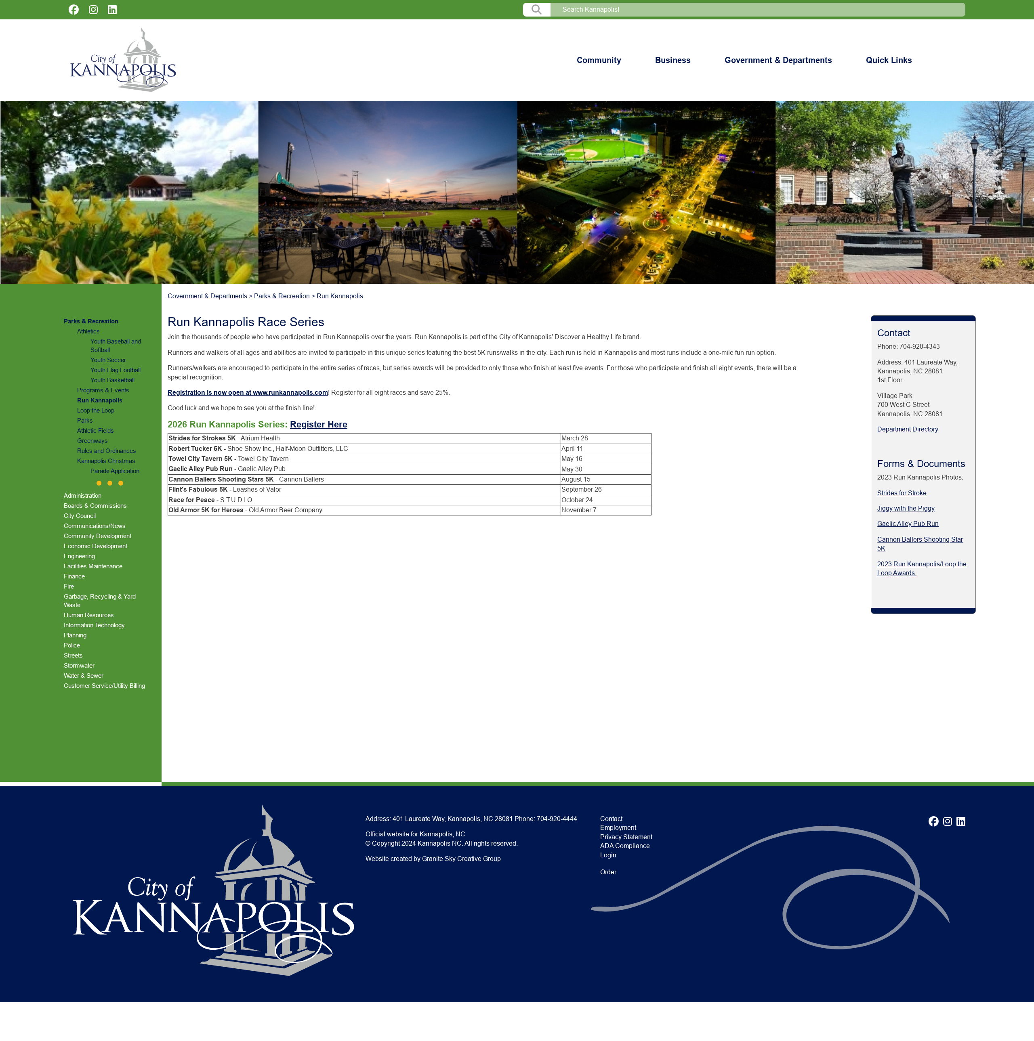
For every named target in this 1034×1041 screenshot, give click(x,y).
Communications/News (95, 525)
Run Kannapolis (99, 400)
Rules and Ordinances (106, 450)
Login (608, 855)
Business (673, 60)
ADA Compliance (625, 845)
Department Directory (907, 429)
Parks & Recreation (91, 321)
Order (608, 872)
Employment (618, 827)
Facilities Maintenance (93, 566)
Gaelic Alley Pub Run (908, 523)
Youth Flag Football (115, 370)
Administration (82, 495)
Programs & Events (103, 390)
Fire (69, 586)
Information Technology (94, 625)
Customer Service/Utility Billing (104, 685)
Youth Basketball (112, 380)
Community (599, 60)
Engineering (79, 556)
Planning (75, 635)
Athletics (88, 331)
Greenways (92, 440)
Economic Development (95, 545)
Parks (85, 420)
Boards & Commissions (95, 505)
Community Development (97, 535)
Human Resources (89, 615)
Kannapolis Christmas (106, 460)
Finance (74, 576)
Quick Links (889, 60)
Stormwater (79, 665)
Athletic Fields (95, 430)
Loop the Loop (95, 410)
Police (72, 645)
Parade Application (114, 470)
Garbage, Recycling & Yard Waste (100, 600)
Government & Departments (778, 60)
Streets (73, 655)
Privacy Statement (626, 837)
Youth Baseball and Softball (115, 345)
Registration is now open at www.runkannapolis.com (248, 392)
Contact (611, 818)
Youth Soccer (108, 359)
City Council (80, 515)
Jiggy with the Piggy (906, 508)
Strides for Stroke (902, 493)
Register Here (318, 424)
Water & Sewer (83, 675)
